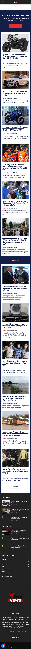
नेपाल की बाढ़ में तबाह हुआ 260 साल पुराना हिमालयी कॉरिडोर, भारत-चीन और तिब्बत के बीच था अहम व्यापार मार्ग (15, 241)
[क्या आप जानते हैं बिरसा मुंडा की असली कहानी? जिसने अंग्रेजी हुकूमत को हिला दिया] (6, 548)
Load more (15, 486)
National (5, 61)
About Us (8, 644)
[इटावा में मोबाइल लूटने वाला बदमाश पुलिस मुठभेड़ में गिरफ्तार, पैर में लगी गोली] (15, 350)
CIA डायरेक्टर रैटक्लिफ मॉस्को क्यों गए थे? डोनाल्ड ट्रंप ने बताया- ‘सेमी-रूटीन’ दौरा (14, 288)
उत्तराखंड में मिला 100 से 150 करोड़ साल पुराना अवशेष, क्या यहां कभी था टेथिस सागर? (14, 326)
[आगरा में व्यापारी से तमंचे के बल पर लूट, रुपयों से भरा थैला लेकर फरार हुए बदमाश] (15, 458)
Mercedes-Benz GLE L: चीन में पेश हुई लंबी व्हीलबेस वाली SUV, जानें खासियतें (14, 93)
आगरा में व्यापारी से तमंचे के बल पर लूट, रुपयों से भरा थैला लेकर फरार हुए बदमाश (15, 471)
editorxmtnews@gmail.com (18, 631)
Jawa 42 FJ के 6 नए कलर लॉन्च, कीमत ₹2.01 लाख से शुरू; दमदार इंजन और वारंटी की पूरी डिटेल (15, 56)
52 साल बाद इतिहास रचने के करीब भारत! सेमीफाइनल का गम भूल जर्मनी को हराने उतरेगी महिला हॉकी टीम (14, 167)
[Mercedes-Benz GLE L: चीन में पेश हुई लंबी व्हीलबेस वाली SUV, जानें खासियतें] (15, 80)
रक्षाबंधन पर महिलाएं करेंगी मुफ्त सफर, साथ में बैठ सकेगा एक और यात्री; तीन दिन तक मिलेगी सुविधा (15, 434)
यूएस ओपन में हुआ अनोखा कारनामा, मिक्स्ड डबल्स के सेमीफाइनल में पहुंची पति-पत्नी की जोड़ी (15, 203)
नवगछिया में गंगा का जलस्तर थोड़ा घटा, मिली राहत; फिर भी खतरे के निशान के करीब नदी (14, 398)
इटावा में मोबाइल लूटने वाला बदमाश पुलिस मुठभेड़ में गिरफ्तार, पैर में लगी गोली (14, 363)
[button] (2, 2)
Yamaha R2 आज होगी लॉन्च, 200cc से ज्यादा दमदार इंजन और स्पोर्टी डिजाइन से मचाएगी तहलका (15, 129)
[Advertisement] (15, 7)
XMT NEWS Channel (20, 644)
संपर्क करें (13, 644)
